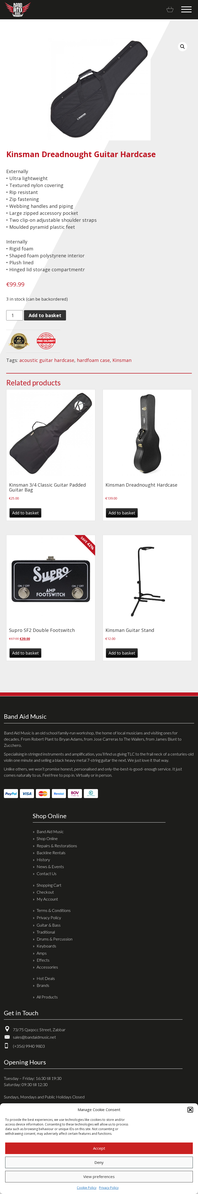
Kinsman (121, 360)
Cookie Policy (86, 1187)
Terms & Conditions (54, 910)
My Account (47, 898)
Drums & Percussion (54, 938)
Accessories (47, 966)
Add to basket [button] (25, 513)
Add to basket (45, 315)
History (43, 859)
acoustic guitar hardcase (46, 360)
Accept (99, 1148)
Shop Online (47, 838)
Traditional (46, 931)
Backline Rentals (51, 852)
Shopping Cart (49, 885)
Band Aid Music (18, 9)
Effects (43, 960)
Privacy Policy (109, 1187)
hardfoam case (93, 360)
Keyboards (46, 945)
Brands (43, 985)
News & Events (50, 866)
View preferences (99, 1176)
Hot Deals (46, 978)
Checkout (45, 892)
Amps (42, 953)
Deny (99, 1162)
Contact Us (46, 873)
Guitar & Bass (49, 924)
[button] (190, 1109)
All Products (47, 996)
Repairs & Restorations (57, 845)
